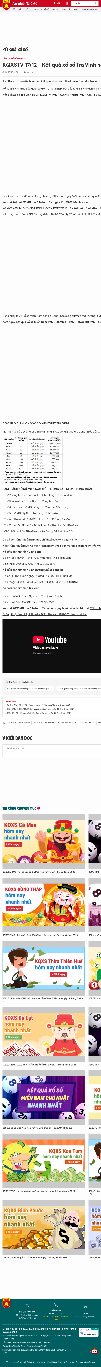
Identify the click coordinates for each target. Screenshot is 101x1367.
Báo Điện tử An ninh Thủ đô (6, 5)
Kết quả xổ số (15, 49)
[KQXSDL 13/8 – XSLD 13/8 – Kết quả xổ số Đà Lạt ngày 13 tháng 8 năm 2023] (43, 1034)
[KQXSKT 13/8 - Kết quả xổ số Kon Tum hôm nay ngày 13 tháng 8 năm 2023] (43, 1161)
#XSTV (78, 723)
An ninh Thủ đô (24, 3)
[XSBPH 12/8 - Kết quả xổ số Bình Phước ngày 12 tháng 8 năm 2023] (43, 1227)
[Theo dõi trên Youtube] (58, 3)
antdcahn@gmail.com (85, 1317)
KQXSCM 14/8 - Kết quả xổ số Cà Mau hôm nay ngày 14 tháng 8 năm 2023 (38, 872)
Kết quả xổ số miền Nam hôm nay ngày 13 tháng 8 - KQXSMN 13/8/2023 (37, 1128)
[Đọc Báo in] (68, 3)
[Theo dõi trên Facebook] (55, 3)
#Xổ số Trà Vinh (64, 723)
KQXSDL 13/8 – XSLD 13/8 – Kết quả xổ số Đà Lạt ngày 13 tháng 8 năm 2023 (39, 1065)
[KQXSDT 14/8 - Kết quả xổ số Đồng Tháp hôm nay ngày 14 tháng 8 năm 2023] (43, 905)
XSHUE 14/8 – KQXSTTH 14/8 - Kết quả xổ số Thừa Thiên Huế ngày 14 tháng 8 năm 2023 (42, 1000)
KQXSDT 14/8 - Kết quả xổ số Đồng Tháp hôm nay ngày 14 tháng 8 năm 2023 (40, 935)
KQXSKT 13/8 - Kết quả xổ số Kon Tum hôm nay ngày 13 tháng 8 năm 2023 (38, 1191)
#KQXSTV (89, 723)
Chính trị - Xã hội (41, 9)
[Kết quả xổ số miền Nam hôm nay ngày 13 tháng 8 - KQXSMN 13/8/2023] (43, 1097)
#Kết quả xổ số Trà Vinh (44, 723)
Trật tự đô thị (24, 9)
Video (76, 9)
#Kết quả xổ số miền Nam (19, 723)
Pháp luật (66, 9)
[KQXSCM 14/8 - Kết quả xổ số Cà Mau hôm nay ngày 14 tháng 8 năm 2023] (43, 841)
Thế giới (55, 9)
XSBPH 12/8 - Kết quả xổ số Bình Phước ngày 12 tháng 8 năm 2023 (34, 1257)
